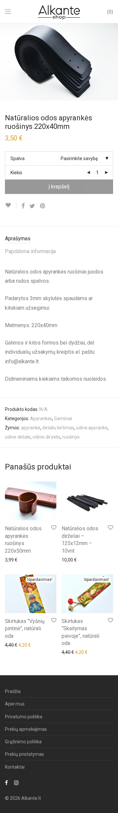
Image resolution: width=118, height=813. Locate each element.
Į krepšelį (59, 186)
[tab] (59, 238)
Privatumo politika (23, 716)
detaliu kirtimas (58, 427)
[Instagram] (16, 782)
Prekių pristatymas (24, 754)
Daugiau (10, 559)
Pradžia (13, 691)
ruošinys (71, 437)
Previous (6, 62)
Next (111, 62)
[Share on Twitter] (32, 206)
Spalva (17, 158)
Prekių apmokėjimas (26, 729)
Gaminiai (63, 418)
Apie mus (15, 703)
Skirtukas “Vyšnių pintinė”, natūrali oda (25, 628)
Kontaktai (15, 767)
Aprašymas (17, 238)
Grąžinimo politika (23, 741)
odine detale (17, 437)
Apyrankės (41, 418)
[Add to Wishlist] (10, 205)
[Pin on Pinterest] (43, 206)
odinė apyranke (92, 427)
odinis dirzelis (46, 437)
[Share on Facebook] (23, 206)
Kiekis (16, 172)
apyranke (30, 427)
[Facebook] (6, 782)
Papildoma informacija (30, 251)
